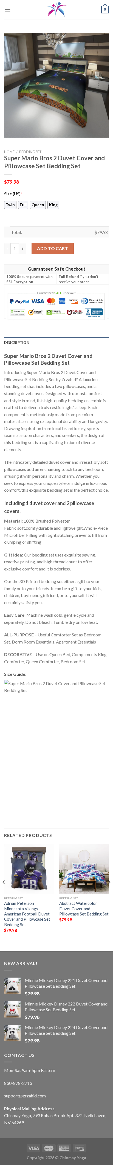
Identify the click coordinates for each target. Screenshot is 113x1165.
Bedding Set (30, 152)
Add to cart (52, 248)
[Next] (109, 893)
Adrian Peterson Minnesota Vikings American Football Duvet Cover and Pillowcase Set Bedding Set (27, 914)
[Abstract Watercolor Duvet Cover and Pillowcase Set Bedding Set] (84, 869)
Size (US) (13, 194)
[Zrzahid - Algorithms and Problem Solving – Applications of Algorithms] (56, 9)
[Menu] (7, 9)
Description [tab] (16, 342)
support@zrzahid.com (25, 1095)
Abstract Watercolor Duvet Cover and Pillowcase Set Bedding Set (84, 908)
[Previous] (4, 893)
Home (9, 152)
